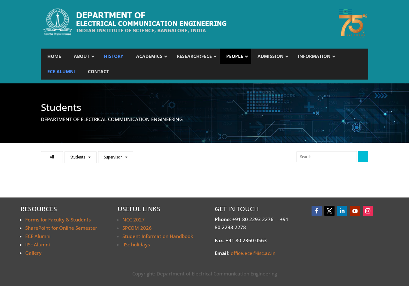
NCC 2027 (133, 219)
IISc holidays (136, 244)
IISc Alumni (37, 244)
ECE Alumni (37, 236)
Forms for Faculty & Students (58, 219)
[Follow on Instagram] (368, 211)
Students (77, 157)
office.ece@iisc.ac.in (253, 253)
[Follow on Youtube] (355, 211)
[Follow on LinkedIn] (342, 211)
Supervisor (113, 157)
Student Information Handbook (157, 236)
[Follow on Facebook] (317, 211)
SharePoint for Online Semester (61, 228)
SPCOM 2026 (137, 228)
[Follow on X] (329, 211)
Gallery (33, 253)
